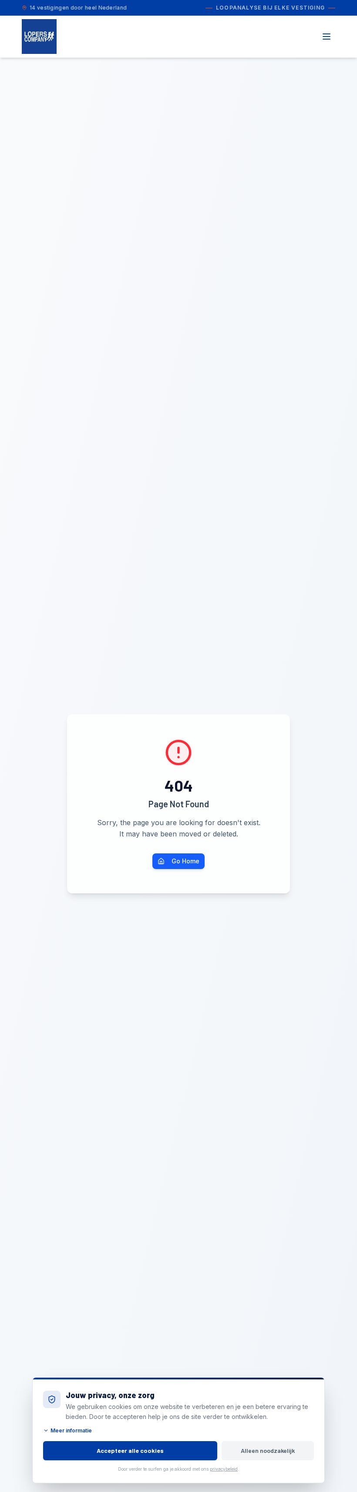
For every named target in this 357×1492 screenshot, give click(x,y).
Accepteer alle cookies (130, 1450)
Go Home (185, 861)
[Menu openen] (326, 36)
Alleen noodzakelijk (268, 1450)
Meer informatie (71, 1430)
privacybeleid (224, 1469)
